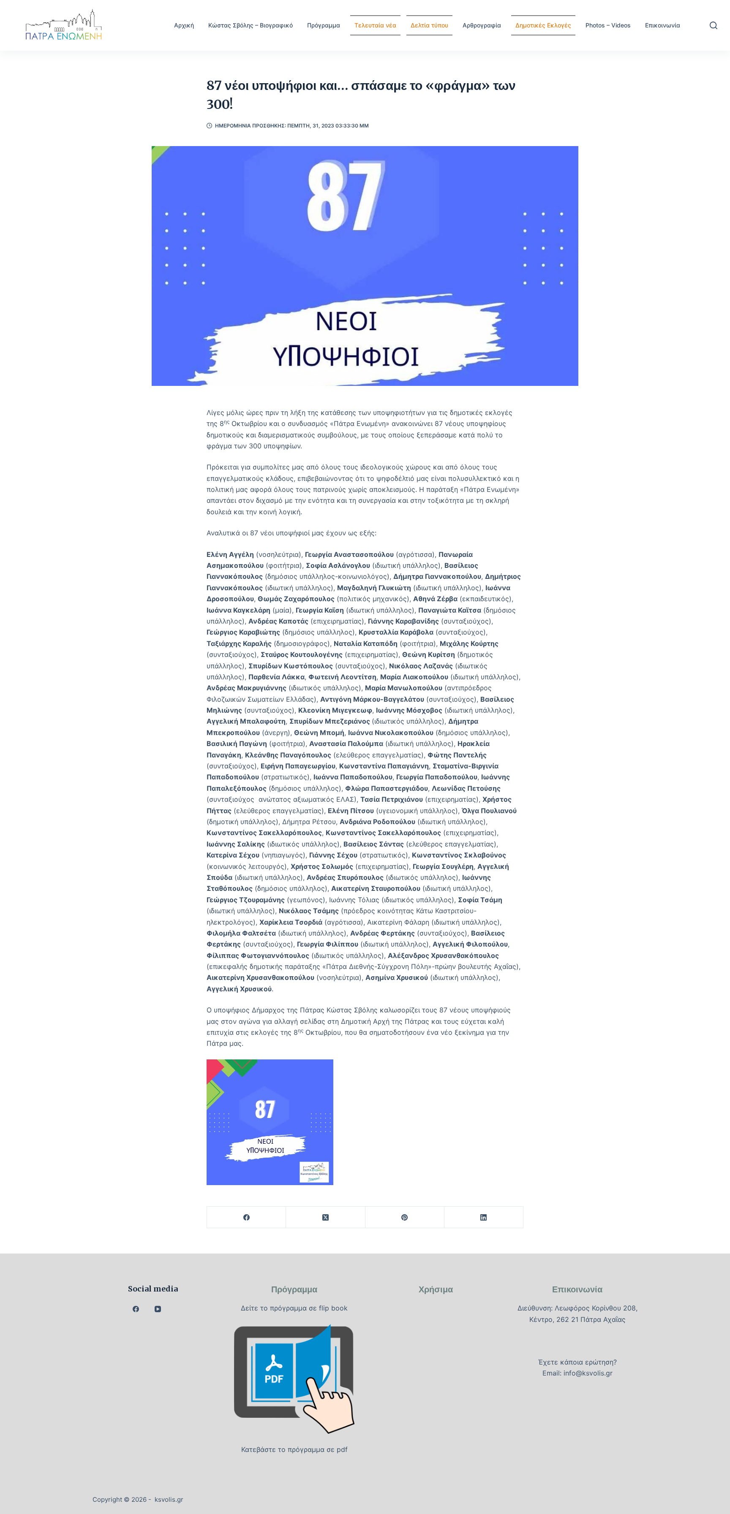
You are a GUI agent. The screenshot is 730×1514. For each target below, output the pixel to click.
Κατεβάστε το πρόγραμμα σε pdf (294, 1449)
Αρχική (184, 25)
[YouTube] (158, 1309)
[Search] (713, 25)
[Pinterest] (404, 1217)
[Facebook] (246, 1217)
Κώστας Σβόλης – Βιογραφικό (250, 25)
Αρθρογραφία (482, 25)
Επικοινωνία (662, 25)
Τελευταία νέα (375, 25)
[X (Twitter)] (325, 1217)
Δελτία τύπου (429, 25)
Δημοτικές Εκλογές (543, 25)
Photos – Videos (608, 25)
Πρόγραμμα (323, 25)
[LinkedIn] (483, 1217)
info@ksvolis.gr (588, 1373)
